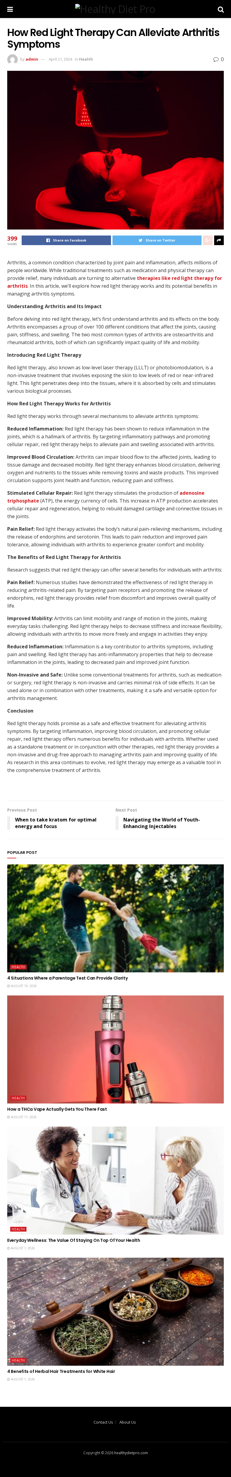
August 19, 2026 (23, 986)
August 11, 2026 (23, 1117)
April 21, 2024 (60, 59)
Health (86, 59)
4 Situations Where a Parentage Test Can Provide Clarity (67, 978)
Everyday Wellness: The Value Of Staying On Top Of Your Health (73, 1240)
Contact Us (103, 1422)
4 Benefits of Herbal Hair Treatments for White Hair (61, 1371)
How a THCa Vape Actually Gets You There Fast (57, 1109)
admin (32, 59)
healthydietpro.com (131, 1452)
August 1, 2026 (22, 1248)
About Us (127, 1422)
